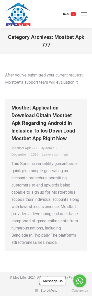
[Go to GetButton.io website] (80, 290)
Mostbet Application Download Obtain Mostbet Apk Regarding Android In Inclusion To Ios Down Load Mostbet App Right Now (43, 123)
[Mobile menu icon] (84, 14)
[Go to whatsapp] (79, 281)
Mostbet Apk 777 (24, 148)
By (47, 148)
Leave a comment (55, 154)
